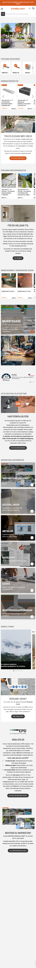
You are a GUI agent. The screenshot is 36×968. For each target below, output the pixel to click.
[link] (18, 377)
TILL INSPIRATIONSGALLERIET (18, 850)
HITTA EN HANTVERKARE (18, 448)
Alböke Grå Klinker (24, 291)
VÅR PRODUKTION (18, 716)
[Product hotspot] (11, 219)
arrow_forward (32, 331)
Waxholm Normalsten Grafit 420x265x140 (8, 103)
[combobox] (18, 14)
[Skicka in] (3, 14)
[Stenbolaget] (17, 9)
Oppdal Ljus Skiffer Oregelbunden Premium (24, 193)
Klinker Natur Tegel (8, 291)
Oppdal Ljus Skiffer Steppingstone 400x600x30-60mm (8, 193)
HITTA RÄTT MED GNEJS (18, 158)
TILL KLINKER (18, 258)
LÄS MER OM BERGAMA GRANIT (18, 795)
